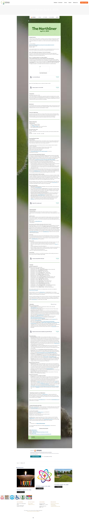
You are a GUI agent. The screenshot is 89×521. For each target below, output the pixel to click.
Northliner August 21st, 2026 (24, 489)
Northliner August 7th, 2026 (61, 484)
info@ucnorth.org (31, 504)
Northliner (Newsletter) (55, 503)
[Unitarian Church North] (5, 2)
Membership (53, 504)
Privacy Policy (29, 511)
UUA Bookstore (53, 505)
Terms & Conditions (36, 511)
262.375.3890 (30, 503)
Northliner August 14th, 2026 (43, 486)
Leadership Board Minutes (55, 506)
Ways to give (84, 2)
